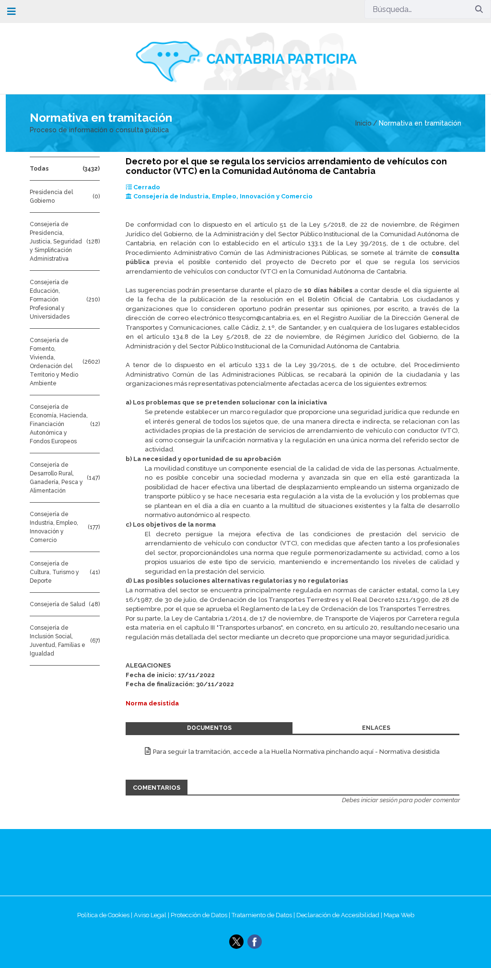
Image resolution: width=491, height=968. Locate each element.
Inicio (363, 123)
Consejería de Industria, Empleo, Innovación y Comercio (54, 527)
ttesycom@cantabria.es (263, 318)
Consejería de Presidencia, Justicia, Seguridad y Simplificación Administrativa (56, 241)
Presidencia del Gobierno (51, 196)
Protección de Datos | (201, 915)
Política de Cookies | (105, 915)
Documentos (209, 728)
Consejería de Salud (57, 604)
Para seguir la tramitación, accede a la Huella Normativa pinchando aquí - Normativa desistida (296, 751)
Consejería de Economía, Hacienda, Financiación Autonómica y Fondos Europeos (59, 424)
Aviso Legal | (152, 915)
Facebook (254, 941)
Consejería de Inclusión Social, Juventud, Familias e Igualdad (57, 640)
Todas (39, 168)
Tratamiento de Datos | (264, 915)
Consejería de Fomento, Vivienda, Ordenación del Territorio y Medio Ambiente (54, 362)
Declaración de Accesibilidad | (340, 915)
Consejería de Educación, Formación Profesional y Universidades (50, 299)
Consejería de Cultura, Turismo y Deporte (54, 572)
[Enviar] (479, 9)
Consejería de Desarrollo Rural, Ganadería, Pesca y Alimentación (56, 477)
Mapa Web (399, 915)
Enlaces (376, 728)
